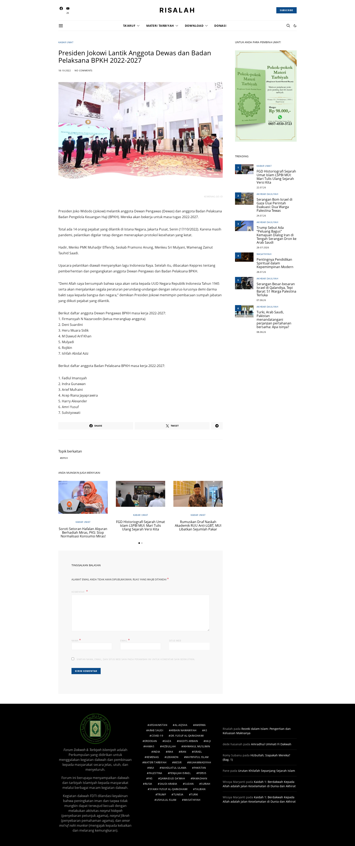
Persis (202, 773)
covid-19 (157, 735)
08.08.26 (261, 331)
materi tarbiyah (155, 762)
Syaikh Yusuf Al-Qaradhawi (169, 789)
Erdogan (150, 741)
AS (205, 730)
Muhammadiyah (200, 762)
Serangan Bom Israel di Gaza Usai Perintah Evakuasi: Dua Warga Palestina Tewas (274, 205)
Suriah (205, 784)
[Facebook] (61, 10)
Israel (198, 751)
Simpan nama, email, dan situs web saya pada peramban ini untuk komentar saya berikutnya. (136, 659)
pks (150, 778)
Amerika (200, 725)
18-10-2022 (64, 70)
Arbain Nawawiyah (183, 730)
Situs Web (175, 640)
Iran (183, 751)
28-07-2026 (263, 247)
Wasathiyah (264, 254)
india (156, 751)
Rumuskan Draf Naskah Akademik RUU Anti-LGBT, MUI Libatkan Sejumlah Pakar (198, 525)
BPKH (64, 457)
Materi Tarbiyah (160, 26)
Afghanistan (158, 725)
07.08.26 (261, 300)
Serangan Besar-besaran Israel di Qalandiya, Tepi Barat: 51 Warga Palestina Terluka (276, 289)
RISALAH (177, 10)
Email (125, 640)
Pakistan (200, 768)
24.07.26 (261, 215)
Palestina (155, 773)
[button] (295, 25)
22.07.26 (261, 187)
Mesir (177, 762)
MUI (151, 768)
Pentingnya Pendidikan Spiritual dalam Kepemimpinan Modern (275, 263)
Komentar (78, 591)
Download (194, 26)
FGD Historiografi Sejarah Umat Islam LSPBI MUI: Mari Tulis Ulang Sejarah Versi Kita (140, 525)
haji (208, 741)
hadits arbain (188, 741)
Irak (170, 751)
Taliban (200, 789)
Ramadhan (199, 778)
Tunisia (178, 794)
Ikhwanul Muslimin (196, 746)
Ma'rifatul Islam (197, 757)
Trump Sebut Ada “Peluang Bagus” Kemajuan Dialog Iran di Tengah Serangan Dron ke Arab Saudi (276, 235)
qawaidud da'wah (172, 778)
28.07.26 (261, 271)
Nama (76, 640)
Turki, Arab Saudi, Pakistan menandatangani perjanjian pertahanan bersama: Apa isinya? (274, 319)
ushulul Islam (166, 800)
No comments (83, 70)
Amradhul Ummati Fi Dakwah (271, 744)
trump (161, 794)
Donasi (220, 26)
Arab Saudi (155, 730)
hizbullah (169, 746)
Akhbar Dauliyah (267, 194)
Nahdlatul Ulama (174, 768)
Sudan (189, 784)
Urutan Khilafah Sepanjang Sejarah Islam (266, 771)
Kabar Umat (65, 42)
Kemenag (152, 757)
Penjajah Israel (180, 773)
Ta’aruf (129, 26)
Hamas (149, 746)
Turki (194, 794)
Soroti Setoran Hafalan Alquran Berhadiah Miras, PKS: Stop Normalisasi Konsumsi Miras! (83, 532)
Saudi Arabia (168, 784)
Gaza (167, 741)
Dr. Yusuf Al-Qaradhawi (187, 735)
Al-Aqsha (181, 725)
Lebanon (172, 757)
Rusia (148, 784)
